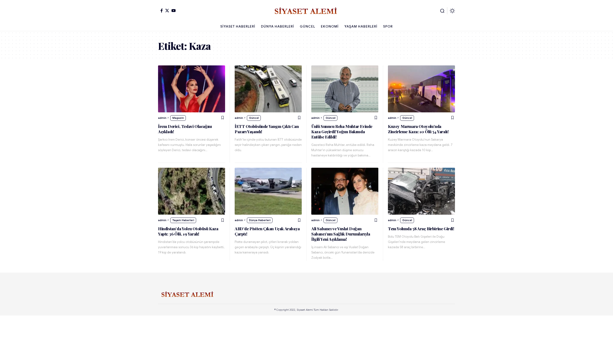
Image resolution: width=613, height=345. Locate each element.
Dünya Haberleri (260, 220)
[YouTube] (173, 10)
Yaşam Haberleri (183, 220)
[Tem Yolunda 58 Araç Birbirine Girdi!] (421, 191)
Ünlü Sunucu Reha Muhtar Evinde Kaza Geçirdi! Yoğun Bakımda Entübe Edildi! (341, 131)
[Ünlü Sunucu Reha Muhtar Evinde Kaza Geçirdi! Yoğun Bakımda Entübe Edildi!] (344, 88)
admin (162, 118)
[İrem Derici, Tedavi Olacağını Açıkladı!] (191, 88)
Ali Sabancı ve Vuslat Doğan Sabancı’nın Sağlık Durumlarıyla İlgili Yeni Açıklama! (340, 234)
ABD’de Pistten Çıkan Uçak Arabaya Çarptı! (267, 231)
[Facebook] (161, 10)
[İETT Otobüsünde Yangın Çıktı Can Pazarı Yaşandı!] (268, 88)
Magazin (178, 118)
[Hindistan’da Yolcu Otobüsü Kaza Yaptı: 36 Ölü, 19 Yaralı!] (191, 191)
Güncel (254, 118)
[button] (442, 10)
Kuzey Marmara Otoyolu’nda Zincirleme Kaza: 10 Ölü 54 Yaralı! (418, 129)
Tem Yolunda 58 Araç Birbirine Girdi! (421, 228)
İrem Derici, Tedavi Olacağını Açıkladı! (185, 129)
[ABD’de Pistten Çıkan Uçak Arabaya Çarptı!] (268, 191)
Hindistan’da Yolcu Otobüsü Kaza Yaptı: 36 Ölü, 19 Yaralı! (188, 231)
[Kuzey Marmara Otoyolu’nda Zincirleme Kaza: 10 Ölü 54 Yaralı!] (421, 88)
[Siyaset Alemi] (306, 11)
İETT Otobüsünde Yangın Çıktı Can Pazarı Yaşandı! (267, 129)
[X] (167, 10)
